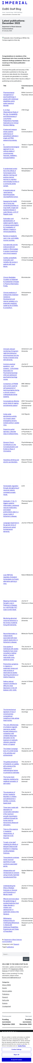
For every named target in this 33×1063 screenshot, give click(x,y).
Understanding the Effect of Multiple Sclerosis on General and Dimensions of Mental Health (10, 890)
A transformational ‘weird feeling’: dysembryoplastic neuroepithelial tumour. (10, 193)
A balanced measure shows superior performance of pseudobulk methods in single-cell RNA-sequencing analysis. (10, 134)
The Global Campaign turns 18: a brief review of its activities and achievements (10, 751)
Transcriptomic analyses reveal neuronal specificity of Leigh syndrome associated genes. (11, 861)
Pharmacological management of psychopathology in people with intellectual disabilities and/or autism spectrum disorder (10, 98)
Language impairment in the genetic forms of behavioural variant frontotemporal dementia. (11, 527)
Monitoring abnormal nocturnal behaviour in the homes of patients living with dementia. (10, 621)
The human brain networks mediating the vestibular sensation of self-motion (10, 780)
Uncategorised (6, 1006)
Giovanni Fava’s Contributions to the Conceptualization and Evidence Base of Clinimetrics (10, 446)
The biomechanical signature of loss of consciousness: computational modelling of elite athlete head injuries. (11, 714)
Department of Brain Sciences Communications (12, 940)
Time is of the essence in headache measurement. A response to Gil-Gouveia (10, 833)
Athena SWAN (6, 985)
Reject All (16, 1054)
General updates (7, 991)
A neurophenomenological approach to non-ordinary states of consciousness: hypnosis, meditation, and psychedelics (11, 151)
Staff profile (5, 1000)
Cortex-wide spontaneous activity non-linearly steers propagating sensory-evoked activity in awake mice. (11, 419)
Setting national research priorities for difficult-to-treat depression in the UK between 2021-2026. (10, 685)
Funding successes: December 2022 (26, 1021)
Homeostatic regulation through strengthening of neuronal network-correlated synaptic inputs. (11, 490)
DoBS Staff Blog (11, 9)
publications (10, 947)
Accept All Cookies (16, 1059)
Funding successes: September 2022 (8, 1021)
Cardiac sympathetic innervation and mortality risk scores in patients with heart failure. (10, 262)
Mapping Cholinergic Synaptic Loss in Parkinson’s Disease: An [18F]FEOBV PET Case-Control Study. (10, 605)
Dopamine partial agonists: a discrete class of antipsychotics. (10, 431)
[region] (16, 1047)
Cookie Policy (22, 1046)
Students (4, 1003)
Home (3, 12)
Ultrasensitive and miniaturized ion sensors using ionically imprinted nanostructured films (11, 873)
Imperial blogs (9, 12)
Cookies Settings (16, 1049)
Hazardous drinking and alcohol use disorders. (11, 461)
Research (16, 944)
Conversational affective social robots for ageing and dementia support (11, 403)
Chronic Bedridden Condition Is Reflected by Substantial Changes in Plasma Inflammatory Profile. (11, 281)
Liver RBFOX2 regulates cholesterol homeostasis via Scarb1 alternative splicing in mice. (11, 579)
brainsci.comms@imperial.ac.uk (11, 977)
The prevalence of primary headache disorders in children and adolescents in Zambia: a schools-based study (9, 797)
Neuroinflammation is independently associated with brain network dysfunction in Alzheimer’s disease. (10, 637)
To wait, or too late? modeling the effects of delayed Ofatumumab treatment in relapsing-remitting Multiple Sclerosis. (10, 847)
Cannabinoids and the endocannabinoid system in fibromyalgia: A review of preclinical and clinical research (10, 248)
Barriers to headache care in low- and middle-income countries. (11, 238)
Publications (5, 994)
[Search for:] (15, 954)
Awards (4, 988)
